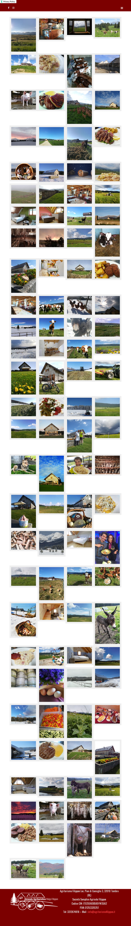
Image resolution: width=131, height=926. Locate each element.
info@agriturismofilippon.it (101, 912)
